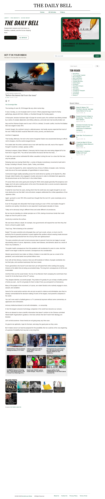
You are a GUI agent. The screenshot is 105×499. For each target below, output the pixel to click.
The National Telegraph (79, 90)
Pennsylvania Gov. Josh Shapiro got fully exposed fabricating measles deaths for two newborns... (56, 351)
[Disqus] (36, 429)
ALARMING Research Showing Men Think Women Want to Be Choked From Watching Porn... (16, 371)
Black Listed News (77, 78)
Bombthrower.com (77, 79)
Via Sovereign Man (11, 104)
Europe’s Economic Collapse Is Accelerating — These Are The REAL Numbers (84, 117)
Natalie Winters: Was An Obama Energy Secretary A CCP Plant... (16, 349)
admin (8, 97)
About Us (56, 496)
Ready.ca (75, 95)
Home (42, 12)
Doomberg (75, 84)
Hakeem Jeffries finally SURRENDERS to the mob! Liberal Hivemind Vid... (56, 371)
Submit (97, 56)
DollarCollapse (76, 83)
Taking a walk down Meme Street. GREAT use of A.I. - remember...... (34, 350)
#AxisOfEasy (76, 73)
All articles (23, 37)
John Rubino (76, 89)
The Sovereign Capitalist (79, 75)
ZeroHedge (76, 93)
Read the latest (10, 37)
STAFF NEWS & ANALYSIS (15, 407)
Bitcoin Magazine (77, 76)
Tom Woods (76, 92)
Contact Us (64, 496)
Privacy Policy (73, 496)
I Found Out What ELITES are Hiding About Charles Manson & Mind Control (84, 144)
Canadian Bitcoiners (78, 81)
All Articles (52, 12)
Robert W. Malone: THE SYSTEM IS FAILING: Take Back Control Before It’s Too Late (84, 109)
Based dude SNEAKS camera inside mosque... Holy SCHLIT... (35, 370)
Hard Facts (75, 87)
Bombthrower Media (27, 496)
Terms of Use (83, 496)
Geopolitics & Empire (78, 86)
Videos (62, 12)
